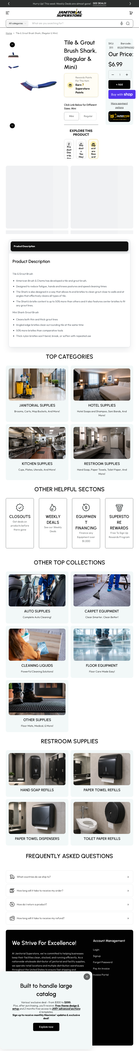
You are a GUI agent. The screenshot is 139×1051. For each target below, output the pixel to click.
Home (9, 33)
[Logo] (69, 12)
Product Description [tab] (24, 246)
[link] (69, 864)
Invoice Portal (101, 974)
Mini (71, 116)
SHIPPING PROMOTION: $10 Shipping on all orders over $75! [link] (69, 3)
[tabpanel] (69, 300)
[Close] (87, 976)
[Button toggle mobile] (8, 12)
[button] (131, 13)
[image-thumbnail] (13, 55)
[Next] (130, 4)
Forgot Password (102, 962)
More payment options (119, 105)
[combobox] (82, 23)
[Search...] (128, 23)
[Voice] (122, 23)
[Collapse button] (69, 877)
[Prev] (9, 4)
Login (96, 949)
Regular (88, 116)
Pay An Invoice (101, 968)
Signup (97, 956)
